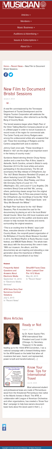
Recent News (17, 66)
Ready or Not (31, 325)
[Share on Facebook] (6, 74)
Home (6, 66)
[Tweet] (11, 74)
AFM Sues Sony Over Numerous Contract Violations (13, 292)
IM (7, 103)
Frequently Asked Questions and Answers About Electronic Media (11, 271)
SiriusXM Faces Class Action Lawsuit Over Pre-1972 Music (35, 270)
